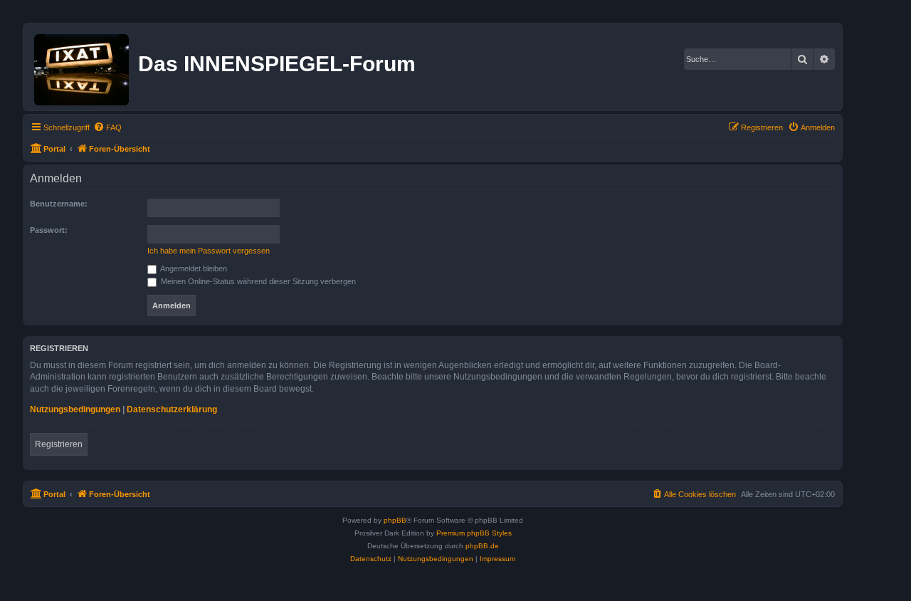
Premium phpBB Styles (474, 533)
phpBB (395, 520)
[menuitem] (107, 127)
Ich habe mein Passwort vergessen (208, 250)
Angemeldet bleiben (193, 268)
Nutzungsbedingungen (75, 409)
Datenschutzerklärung (172, 409)
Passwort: (49, 230)
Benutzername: (59, 203)
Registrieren (59, 444)
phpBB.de (482, 546)
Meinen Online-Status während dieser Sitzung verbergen (257, 281)
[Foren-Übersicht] (82, 67)
